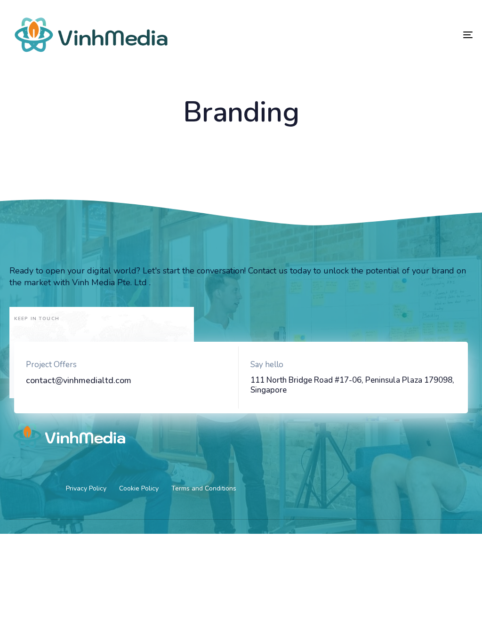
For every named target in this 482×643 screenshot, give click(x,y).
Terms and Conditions (203, 488)
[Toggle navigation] (395, 35)
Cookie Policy (139, 488)
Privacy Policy (86, 488)
